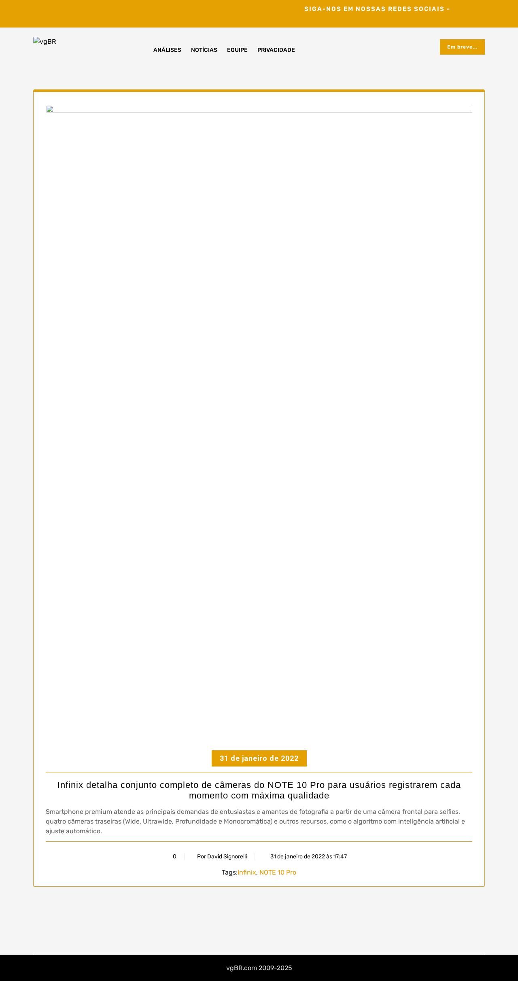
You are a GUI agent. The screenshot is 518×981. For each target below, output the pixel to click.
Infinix (247, 872)
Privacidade (276, 50)
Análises (167, 50)
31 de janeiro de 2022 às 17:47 (308, 856)
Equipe (237, 50)
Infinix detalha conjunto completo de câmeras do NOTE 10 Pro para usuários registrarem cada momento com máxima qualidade (259, 790)
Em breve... (462, 47)
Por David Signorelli (222, 856)
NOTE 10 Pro (277, 872)
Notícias (204, 50)
